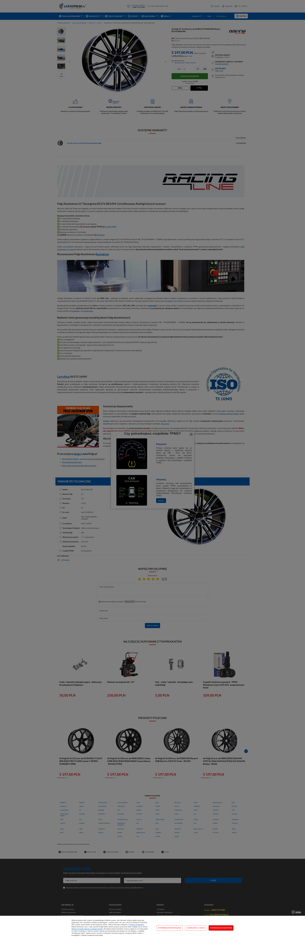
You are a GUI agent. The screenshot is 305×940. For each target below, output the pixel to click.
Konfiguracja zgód (196, 928)
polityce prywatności (137, 924)
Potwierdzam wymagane (169, 928)
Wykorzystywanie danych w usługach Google (87, 929)
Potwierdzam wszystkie (221, 928)
